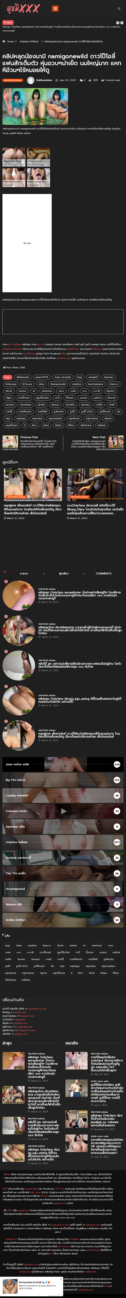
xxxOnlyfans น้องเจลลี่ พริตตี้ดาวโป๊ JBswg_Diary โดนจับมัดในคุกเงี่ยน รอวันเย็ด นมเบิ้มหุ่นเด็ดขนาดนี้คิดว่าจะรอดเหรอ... (93, 509)
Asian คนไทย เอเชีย (100, 1081)
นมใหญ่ (97, 398)
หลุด (8, 418)
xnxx (61, 391)
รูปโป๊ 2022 (87, 411)
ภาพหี (112, 404)
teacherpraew (95, 384)
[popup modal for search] (119, 8)
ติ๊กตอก (70, 398)
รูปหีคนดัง (59, 411)
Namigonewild (58, 384)
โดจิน (106, 1286)
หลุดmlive (37, 418)
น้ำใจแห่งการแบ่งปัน (12, 349)
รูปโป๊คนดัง (105, 411)
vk (34, 391)
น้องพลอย (26, 404)
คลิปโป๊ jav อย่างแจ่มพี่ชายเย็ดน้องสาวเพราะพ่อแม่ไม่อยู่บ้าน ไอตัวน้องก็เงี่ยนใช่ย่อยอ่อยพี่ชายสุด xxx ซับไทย (79, 665)
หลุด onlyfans (14, 344)
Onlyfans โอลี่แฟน (29, 41)
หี (25, 425)
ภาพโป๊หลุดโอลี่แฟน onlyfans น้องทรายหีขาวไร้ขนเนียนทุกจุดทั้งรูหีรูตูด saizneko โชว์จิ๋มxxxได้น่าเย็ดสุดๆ (107, 1064)
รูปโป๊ (72, 411)
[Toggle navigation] (55, 8)
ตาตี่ (57, 398)
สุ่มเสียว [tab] (64, 574)
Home (10, 41)
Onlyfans (74, 1239)
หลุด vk (40, 344)
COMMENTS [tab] (104, 574)
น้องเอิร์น (70, 404)
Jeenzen (108, 377)
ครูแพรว (110, 391)
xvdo (73, 391)
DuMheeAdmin (44, 80)
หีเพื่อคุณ (96, 349)
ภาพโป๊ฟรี (42, 411)
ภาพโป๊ (9, 411)
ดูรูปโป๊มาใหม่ (42, 398)
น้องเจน (55, 404)
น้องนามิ (111, 398)
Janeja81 (93, 377)
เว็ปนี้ (4, 1189)
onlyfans (76, 384)
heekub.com (27, 1016)
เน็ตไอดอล (86, 425)
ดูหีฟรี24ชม (73, 349)
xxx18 (96, 391)
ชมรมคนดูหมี (31, 1189)
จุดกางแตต (64, 1246)
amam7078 (41, 377)
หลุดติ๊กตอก (29, 353)
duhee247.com (27, 1030)
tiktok (9, 391)
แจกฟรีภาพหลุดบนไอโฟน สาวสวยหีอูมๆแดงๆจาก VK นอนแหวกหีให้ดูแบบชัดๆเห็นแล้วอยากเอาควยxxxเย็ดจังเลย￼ (107, 1146)
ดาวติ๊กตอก (24, 398)
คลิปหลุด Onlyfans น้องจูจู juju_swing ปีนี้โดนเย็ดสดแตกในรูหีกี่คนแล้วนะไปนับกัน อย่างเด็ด (79, 700)
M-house (27, 384)
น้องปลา (10, 404)
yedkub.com (20, 1023)
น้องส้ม (41, 404)
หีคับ (64, 353)
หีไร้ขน (71, 425)
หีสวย (46, 425)
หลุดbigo (21, 418)
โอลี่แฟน (102, 425)
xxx (84, 391)
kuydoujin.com (24, 1027)
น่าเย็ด (99, 404)
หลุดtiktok (74, 418)
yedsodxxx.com (37, 1008)
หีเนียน (58, 425)
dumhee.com (64, 358)
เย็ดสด (7, 1174)
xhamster (47, 391)
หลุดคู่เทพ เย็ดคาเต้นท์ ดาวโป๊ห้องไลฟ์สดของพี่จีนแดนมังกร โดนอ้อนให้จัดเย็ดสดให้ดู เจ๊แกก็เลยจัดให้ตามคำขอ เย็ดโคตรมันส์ (31, 509)
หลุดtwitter (92, 418)
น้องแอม (85, 404)
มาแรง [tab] (24, 574)
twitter (22, 391)
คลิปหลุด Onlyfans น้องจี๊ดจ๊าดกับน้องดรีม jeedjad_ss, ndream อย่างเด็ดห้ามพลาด (107, 1120)
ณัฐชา (9, 398)
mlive (41, 384)
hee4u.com (20, 1012)
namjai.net (20, 1019)
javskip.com (21, 1034)
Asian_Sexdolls (62, 377)
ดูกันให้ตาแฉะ (93, 1250)
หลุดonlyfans (55, 418)
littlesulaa (11, 384)
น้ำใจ (10, 1210)
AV (51, 1253)
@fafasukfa (23, 377)
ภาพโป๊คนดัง (25, 411)
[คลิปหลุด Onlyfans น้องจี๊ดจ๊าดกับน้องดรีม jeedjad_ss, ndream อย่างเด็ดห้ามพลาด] (76, 1119)
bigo (79, 377)
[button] (117, 22)
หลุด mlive (35, 1192)
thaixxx (114, 384)
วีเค (118, 411)
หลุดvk (108, 418)
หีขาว (34, 425)
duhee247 (11, 1239)
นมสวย (83, 398)
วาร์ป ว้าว (59, 1189)
